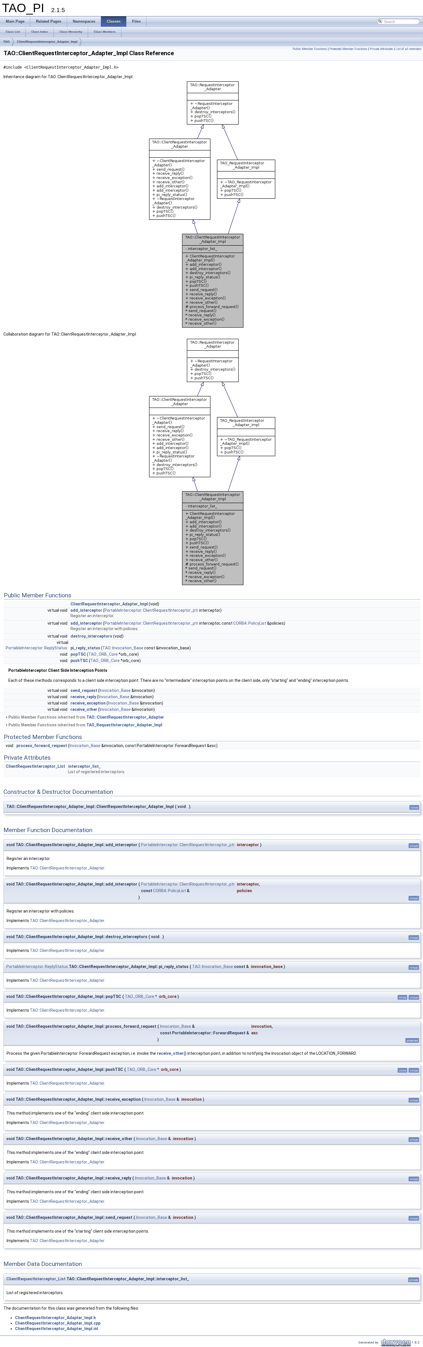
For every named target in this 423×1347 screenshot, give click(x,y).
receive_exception (88, 703)
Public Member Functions (310, 49)
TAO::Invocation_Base (122, 648)
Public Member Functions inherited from (85, 717)
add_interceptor (86, 610)
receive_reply (83, 696)
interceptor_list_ (84, 766)
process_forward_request (41, 745)
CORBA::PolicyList (249, 623)
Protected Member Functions (348, 49)
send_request (83, 690)
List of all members (409, 49)
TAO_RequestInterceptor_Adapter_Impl (124, 725)
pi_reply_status (85, 648)
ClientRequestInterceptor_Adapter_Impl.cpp (57, 1323)
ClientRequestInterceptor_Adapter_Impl (47, 41)
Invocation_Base (115, 690)
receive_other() (171, 1053)
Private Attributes (381, 49)
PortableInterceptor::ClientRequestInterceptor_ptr (151, 610)
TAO (6, 41)
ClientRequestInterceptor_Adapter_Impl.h (55, 1317)
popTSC (78, 654)
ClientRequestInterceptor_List (35, 766)
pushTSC (79, 660)
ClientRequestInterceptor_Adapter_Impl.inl (56, 1328)
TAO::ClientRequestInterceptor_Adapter (125, 717)
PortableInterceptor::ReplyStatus (36, 648)
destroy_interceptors (91, 636)
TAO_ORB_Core (103, 654)
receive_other (83, 709)
